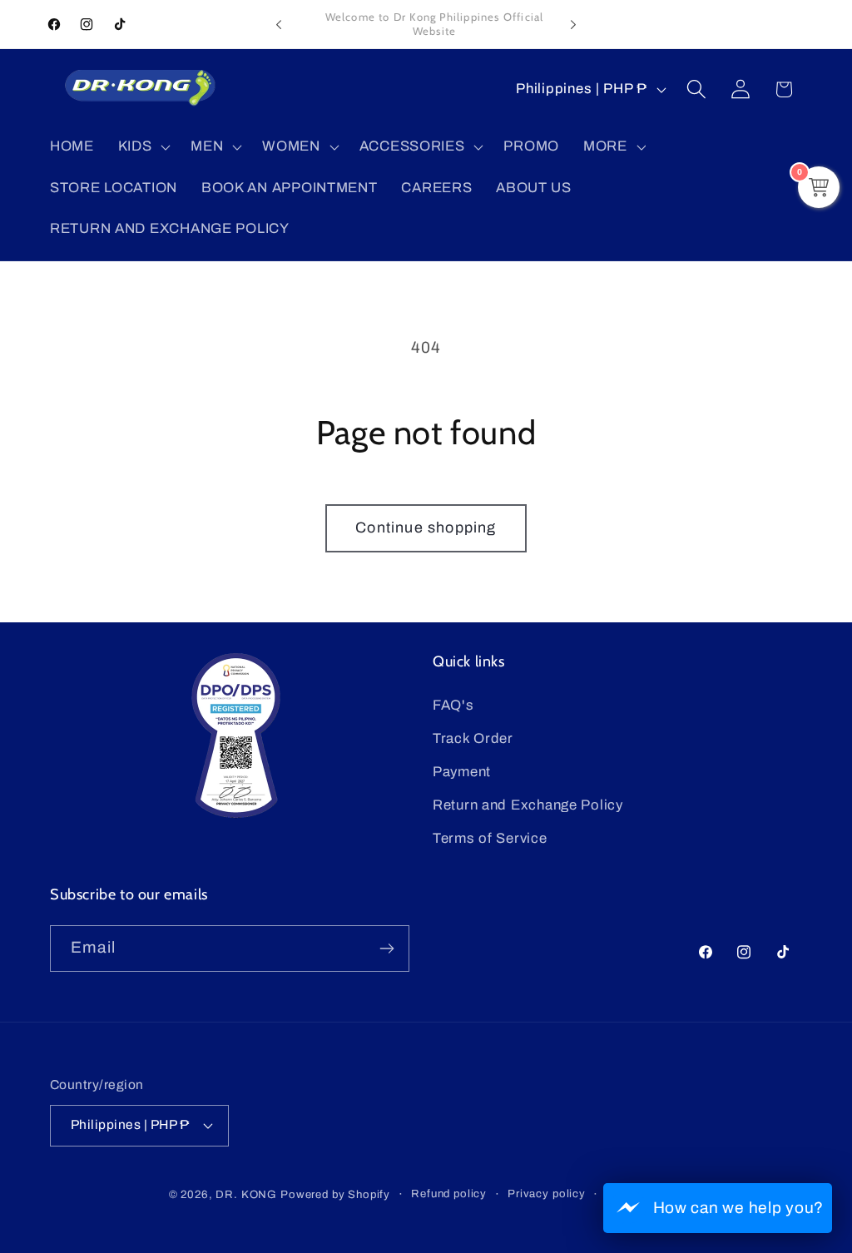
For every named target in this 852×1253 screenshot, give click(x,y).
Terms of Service (490, 838)
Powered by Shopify (335, 1194)
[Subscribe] (386, 948)
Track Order (473, 738)
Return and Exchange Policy (528, 805)
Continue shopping (425, 527)
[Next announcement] (573, 24)
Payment (462, 772)
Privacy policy (547, 1193)
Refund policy (449, 1193)
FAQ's (453, 705)
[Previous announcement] (278, 24)
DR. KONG (246, 1194)
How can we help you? (738, 1207)
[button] (142, 146)
